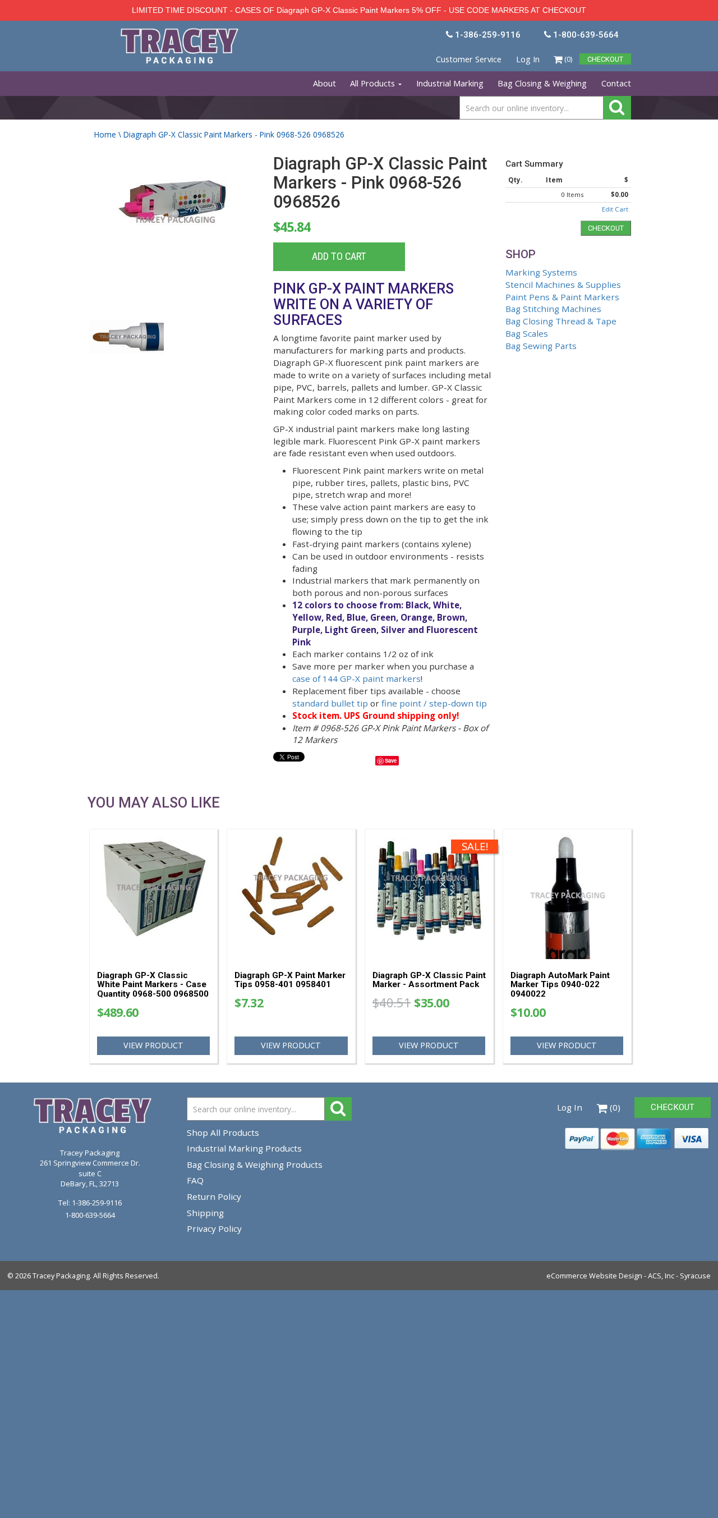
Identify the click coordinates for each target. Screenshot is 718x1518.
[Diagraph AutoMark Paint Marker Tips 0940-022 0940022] (567, 895)
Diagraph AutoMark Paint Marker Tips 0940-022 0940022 (560, 984)
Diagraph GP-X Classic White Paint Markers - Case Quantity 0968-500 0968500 (153, 984)
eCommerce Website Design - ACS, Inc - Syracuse (628, 1276)
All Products (373, 83)
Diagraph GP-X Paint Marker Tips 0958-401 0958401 (290, 980)
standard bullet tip (330, 703)
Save (391, 760)
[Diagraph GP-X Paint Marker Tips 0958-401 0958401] (291, 895)
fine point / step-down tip (434, 703)
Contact (616, 83)
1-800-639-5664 (90, 1215)
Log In (528, 59)
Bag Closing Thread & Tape (560, 321)
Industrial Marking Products (244, 1148)
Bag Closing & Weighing (542, 83)
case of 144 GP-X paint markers (356, 678)
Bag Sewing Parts (541, 345)
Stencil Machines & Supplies (563, 284)
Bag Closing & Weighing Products (255, 1164)
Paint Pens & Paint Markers (562, 296)
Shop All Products (223, 1132)
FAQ (195, 1180)
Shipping (205, 1212)
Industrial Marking (450, 83)
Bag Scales (526, 333)
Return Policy (214, 1196)
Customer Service (468, 59)
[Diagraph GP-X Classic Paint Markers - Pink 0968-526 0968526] (173, 225)
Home (105, 134)
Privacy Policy (214, 1228)
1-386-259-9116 (97, 1203)
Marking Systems (541, 272)
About (324, 83)
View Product (153, 1045)
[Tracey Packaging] (181, 33)
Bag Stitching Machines (553, 308)
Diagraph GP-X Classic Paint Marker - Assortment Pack (429, 980)
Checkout (606, 228)
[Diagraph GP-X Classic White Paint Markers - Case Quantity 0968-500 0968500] (154, 895)
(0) (567, 59)
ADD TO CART (339, 256)
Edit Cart (615, 209)
